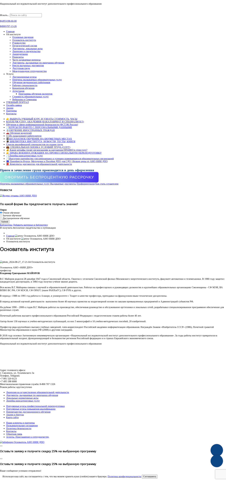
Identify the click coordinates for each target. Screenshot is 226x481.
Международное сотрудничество (29, 71)
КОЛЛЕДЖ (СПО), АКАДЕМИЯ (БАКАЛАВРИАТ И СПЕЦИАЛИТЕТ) (45, 121)
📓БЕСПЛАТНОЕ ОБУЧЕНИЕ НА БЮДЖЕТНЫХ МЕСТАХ (39, 138)
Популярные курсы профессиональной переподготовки (35, 406)
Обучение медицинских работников (31, 82)
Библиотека (6, 225)
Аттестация (18, 91)
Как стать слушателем (106, 183)
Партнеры (11, 110)
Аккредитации (20, 54)
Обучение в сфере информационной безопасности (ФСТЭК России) (42, 124)
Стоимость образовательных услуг (30, 96)
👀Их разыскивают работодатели (24, 135)
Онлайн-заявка (14, 105)
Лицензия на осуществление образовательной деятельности (37, 392)
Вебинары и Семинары (24, 99)
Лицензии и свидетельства (26, 51)
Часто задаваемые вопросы (26, 59)
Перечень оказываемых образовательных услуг (37, 79)
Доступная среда (21, 68)
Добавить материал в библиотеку (30, 225)
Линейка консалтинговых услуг (23, 400)
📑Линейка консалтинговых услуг (24, 155)
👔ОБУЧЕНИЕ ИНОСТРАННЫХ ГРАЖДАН (30, 130)
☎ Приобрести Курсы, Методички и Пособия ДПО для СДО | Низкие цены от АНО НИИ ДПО (57, 161)
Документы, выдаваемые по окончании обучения (38, 62)
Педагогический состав (24, 45)
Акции (9, 108)
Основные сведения (22, 37)
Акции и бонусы (15, 414)
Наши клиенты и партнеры (20, 422)
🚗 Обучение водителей (19, 133)
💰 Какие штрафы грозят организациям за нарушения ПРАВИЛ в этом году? (46, 150)
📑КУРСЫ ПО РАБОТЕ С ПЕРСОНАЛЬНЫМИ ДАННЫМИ (39, 127)
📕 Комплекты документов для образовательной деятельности (39, 164)
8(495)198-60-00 (8, 21)
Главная (10, 31)
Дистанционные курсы (24, 77)
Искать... (4, 15)
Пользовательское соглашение (22, 425)
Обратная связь (14, 434)
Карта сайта (12, 417)
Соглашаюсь (149, 476)
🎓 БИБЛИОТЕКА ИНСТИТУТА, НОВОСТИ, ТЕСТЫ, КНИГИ (40, 141)
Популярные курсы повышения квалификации (31, 409)
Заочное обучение (11, 215)
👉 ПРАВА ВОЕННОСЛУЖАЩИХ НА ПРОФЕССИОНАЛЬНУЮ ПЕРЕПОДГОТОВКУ (54, 153)
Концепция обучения (23, 88)
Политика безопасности (18, 428)
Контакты (11, 113)
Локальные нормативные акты (22, 398)
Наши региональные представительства (21, 12)
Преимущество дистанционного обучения (28, 412)
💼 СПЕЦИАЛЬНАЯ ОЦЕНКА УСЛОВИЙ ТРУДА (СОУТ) (38, 147)
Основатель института (24, 40)
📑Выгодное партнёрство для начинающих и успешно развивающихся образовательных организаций (60, 158)
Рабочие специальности (24, 85)
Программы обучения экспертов (35, 93)
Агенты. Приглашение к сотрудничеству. (27, 437)
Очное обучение (11, 212)
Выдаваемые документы (63, 183)
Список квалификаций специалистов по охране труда (34, 144)
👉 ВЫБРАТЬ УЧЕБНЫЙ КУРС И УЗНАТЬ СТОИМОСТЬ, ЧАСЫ (41, 119)
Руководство (19, 43)
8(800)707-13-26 (8, 26)
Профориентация (86, 183)
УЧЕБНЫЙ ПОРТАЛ (17, 102)
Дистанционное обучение (16, 218)
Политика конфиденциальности (124, 476)
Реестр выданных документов (28, 65)
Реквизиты (18, 57)
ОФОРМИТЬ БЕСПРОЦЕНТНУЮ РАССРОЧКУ (49, 177)
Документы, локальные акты (27, 48)
